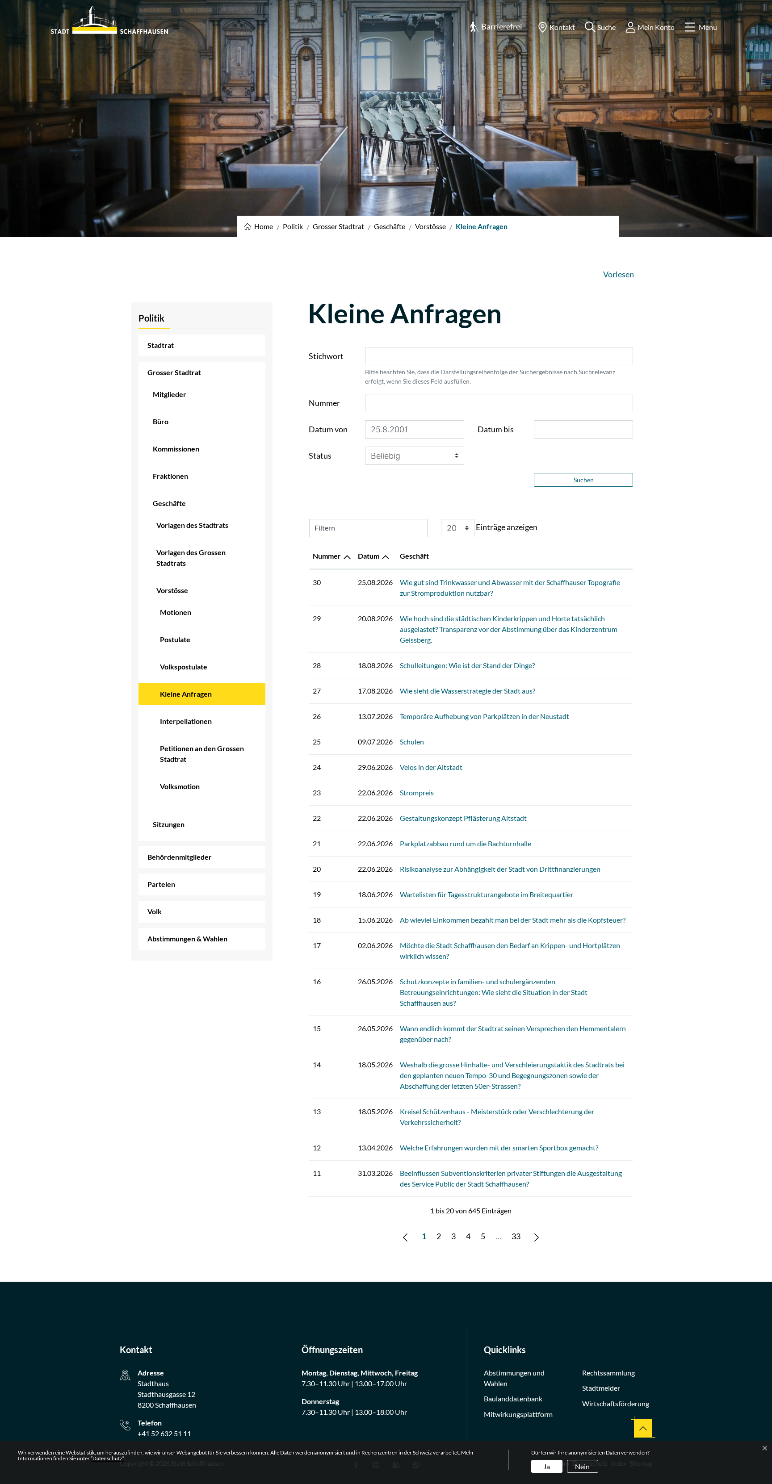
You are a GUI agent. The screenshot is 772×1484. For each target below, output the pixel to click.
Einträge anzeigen (505, 527)
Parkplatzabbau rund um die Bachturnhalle (465, 843)
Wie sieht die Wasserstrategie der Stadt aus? (467, 690)
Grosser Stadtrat (174, 372)
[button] (496, 27)
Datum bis (496, 429)
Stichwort (326, 356)
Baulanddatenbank (513, 1398)
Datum (368, 556)
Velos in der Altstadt (431, 767)
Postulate (175, 639)
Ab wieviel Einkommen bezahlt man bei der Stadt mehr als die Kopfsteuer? (512, 919)
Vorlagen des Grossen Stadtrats (191, 557)
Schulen (412, 741)
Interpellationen (186, 721)
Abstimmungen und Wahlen (514, 1378)
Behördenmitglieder (179, 857)
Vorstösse (172, 590)
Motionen (175, 612)
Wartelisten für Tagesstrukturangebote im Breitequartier (486, 894)
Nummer (324, 403)
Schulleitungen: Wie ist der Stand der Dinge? (467, 665)
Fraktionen (170, 476)
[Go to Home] (258, 226)
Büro (160, 421)
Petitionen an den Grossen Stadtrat (202, 753)
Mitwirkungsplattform (518, 1414)
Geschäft (414, 556)
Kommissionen (176, 448)
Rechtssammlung (608, 1372)
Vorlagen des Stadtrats (192, 525)
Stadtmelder (601, 1388)
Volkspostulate (183, 666)
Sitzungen (169, 824)
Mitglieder (169, 394)
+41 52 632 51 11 (164, 1433)
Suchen (584, 480)
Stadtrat (160, 345)
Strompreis (417, 792)
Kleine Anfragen (186, 697)
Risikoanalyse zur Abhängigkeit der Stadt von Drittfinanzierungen (500, 869)
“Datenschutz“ (107, 1458)
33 (516, 1236)
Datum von (328, 429)
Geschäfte (169, 503)
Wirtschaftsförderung (615, 1403)
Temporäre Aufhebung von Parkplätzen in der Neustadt (484, 716)
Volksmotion (180, 786)
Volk (154, 911)
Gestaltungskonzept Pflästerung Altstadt (463, 818)
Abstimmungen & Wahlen (187, 938)
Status (320, 455)
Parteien (161, 884)
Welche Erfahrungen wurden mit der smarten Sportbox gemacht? (499, 1147)
